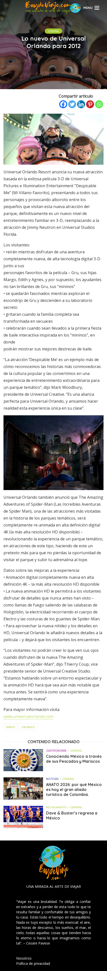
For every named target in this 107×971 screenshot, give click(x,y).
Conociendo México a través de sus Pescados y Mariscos (74, 759)
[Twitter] (72, 104)
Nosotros (24, 958)
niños (10, 727)
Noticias (52, 779)
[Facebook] (63, 104)
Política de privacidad (33, 963)
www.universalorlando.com (28, 716)
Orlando (28, 727)
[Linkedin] (81, 104)
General (53, 31)
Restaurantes (56, 807)
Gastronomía (56, 750)
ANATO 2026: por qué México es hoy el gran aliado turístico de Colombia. (74, 789)
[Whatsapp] (99, 104)
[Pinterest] (90, 104)
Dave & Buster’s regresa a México (71, 815)
